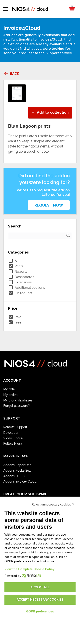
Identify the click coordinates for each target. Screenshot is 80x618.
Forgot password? (16, 405)
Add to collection (50, 112)
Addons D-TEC (14, 476)
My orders (10, 395)
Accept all (40, 587)
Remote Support (15, 427)
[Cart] (72, 9)
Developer (10, 432)
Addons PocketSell (17, 470)
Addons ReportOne (17, 465)
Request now (48, 205)
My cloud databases (17, 400)
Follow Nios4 (12, 443)
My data (9, 389)
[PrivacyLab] (31, 575)
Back (11, 73)
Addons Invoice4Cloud (19, 481)
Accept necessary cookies (40, 599)
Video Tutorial (13, 438)
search (68, 235)
